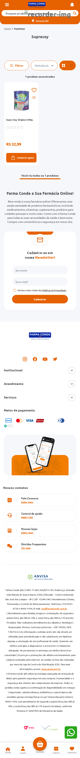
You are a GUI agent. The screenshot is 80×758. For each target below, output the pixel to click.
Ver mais (26, 547)
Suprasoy (19, 28)
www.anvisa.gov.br (50, 669)
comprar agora (25, 157)
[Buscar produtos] (74, 13)
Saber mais (27, 502)
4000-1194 (27, 517)
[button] (48, 14)
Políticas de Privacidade (54, 290)
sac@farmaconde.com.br (54, 608)
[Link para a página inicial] (7, 28)
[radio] (63, 65)
